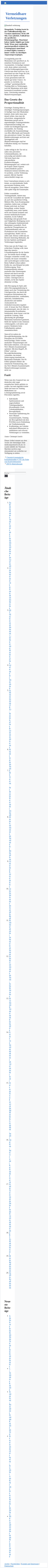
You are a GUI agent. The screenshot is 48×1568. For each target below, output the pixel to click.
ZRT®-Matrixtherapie (14, 464)
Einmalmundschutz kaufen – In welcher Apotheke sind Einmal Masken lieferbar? (10, 1475)
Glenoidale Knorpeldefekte (10, 874)
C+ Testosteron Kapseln (10, 1379)
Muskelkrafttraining (10, 1263)
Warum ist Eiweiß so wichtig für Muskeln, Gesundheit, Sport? (10, 1110)
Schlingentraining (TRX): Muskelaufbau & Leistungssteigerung (10, 718)
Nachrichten (15, 1564)
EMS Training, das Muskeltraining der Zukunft (10, 793)
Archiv (7, 1564)
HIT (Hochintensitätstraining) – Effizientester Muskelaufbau (10, 636)
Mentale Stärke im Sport (10, 758)
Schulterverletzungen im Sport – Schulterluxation (10, 976)
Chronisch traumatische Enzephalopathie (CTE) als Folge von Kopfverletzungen (16, 459)
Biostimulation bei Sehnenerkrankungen (10, 937)
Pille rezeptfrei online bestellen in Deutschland (10, 1536)
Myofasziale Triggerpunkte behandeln (10, 1014)
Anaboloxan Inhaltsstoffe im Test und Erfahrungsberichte (10, 1341)
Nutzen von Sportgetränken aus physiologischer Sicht (10, 1056)
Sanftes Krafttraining (10, 1280)
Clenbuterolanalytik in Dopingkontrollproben (10, 588)
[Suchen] (6, 476)
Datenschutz (9, 1566)
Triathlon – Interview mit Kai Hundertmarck (10, 1161)
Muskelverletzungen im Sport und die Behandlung (10, 838)
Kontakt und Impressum (30, 1564)
